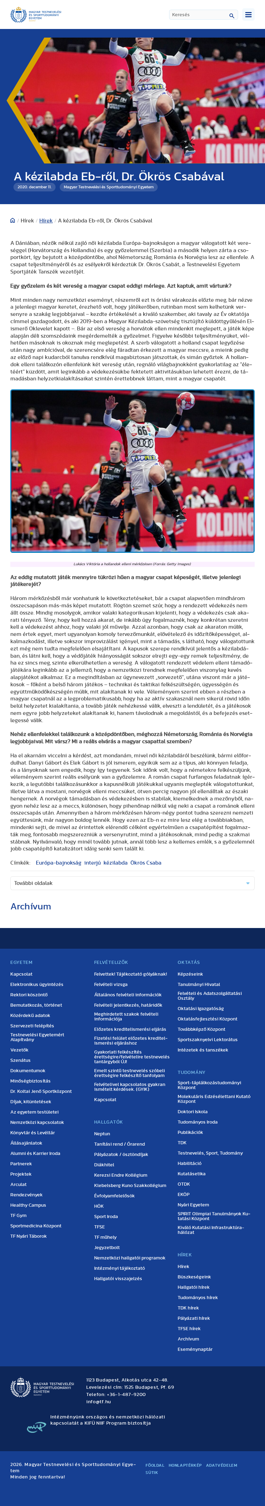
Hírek (46, 220)
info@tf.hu (98, 1401)
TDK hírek (188, 1308)
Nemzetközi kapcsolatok (37, 1122)
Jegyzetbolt (107, 1247)
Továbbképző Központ (201, 1029)
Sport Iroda (106, 1216)
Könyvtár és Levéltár (32, 1132)
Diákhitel (104, 1165)
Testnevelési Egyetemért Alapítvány (37, 1037)
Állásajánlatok (26, 1143)
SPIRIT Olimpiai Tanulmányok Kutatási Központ (214, 1216)
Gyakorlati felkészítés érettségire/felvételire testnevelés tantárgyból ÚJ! (132, 1057)
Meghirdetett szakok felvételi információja (126, 1016)
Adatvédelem (221, 1465)
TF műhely (105, 1237)
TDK (182, 1142)
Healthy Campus (28, 1205)
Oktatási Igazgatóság (201, 1008)
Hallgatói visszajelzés (118, 1278)
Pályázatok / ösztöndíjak (121, 1154)
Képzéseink (190, 974)
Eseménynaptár (195, 1349)
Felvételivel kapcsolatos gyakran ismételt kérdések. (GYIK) (129, 1087)
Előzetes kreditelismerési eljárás (130, 1029)
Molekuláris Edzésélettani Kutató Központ (214, 1099)
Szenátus (20, 1060)
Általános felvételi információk (128, 995)
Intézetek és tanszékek (203, 1050)
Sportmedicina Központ (35, 1226)
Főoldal (155, 1465)
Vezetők (19, 1050)
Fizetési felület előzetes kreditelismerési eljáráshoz (131, 1041)
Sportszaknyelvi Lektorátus (208, 1039)
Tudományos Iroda (198, 1122)
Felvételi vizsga (111, 984)
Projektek (21, 1174)
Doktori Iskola (193, 1111)
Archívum (188, 1339)
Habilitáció (190, 1163)
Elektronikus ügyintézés (36, 984)
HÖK (99, 1206)
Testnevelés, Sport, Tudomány (210, 1153)
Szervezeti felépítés (32, 1026)
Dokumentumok (28, 1070)
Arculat (18, 1184)
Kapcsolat (21, 974)
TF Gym (18, 1215)
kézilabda (116, 863)
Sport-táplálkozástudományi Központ (209, 1085)
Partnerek (21, 1163)
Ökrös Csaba (145, 863)
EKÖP (183, 1194)
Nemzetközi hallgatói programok (130, 1258)
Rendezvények (26, 1195)
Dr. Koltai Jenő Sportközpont (41, 1091)
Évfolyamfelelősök (114, 1196)
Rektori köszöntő (29, 995)
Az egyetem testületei (34, 1112)
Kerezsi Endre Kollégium (120, 1175)
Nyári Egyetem (193, 1205)
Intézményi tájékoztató (119, 1268)
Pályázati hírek (194, 1318)
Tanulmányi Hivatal (199, 984)
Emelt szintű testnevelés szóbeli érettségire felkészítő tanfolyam (129, 1073)
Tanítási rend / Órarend (119, 1144)
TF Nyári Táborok (28, 1236)
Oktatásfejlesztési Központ (207, 1019)
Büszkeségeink (194, 1277)
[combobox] (203, 15)
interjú (92, 863)
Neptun (102, 1133)
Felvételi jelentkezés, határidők (128, 1005)
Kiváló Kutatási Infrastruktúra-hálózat (211, 1230)
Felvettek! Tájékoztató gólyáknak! (130, 974)
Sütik (152, 1472)
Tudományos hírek (198, 1297)
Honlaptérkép (185, 1465)
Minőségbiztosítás (30, 1081)
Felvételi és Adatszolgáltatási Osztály (210, 996)
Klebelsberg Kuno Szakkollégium (130, 1185)
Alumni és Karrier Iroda (35, 1153)
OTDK (184, 1184)
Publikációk (190, 1132)
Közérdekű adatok (30, 1015)
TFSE (99, 1227)
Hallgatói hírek (194, 1287)
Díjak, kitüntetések (30, 1101)
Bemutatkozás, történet (36, 1005)
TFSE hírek (189, 1328)
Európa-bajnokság (58, 863)
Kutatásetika (192, 1173)
